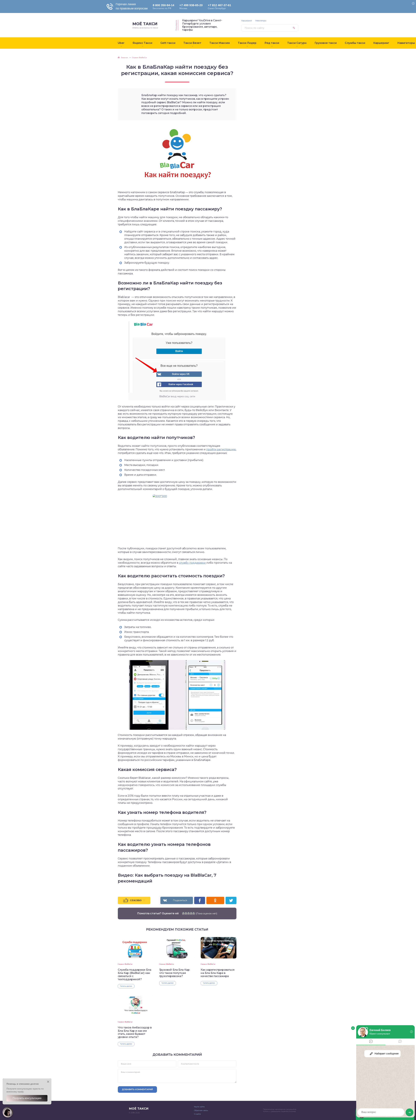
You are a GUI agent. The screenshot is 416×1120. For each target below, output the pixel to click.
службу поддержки (192, 562)
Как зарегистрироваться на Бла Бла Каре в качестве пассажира (217, 973)
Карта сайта (199, 1107)
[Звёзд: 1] (183, 913)
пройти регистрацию (221, 449)
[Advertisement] (265, 105)
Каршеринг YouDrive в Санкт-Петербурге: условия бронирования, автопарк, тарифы (202, 25)
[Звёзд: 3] (188, 913)
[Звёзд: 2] (186, 913)
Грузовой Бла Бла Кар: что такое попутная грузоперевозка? (174, 973)
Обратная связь (201, 1110)
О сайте (197, 1114)
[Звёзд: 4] (191, 913)
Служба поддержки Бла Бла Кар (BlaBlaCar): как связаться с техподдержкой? (134, 974)
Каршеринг (246, 21)
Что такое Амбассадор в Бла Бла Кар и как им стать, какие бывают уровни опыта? (135, 1032)
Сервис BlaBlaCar (125, 964)
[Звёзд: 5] (193, 913)
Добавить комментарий (137, 1089)
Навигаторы (260, 21)
